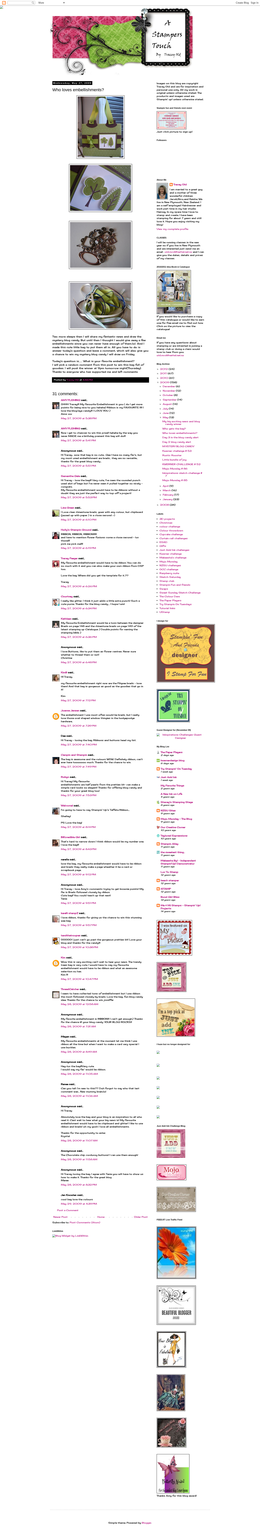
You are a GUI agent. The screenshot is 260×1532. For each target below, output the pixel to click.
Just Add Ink (169, 777)
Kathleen (66, 618)
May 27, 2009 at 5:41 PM (78, 440)
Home (100, 1216)
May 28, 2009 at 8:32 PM (79, 1184)
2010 (164, 378)
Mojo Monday (169, 561)
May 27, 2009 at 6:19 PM (78, 548)
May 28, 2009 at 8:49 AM (79, 1051)
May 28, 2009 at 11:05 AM (79, 1073)
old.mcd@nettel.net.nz (178, 251)
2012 (164, 369)
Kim (63, 957)
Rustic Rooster (172, 455)
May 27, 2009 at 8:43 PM (78, 849)
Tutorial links (167, 608)
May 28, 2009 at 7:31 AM (78, 1026)
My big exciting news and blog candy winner (181, 422)
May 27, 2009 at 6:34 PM (79, 608)
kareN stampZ (69, 913)
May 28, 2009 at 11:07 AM (79, 1140)
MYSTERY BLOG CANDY (178, 446)
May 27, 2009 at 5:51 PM (78, 465)
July (166, 408)
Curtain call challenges (174, 538)
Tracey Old (180, 184)
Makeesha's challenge (173, 557)
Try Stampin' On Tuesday (176, 768)
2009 (165, 382)
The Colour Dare (170, 596)
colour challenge (170, 526)
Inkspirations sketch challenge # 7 (182, 474)
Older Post (141, 1216)
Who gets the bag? (174, 428)
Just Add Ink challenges (174, 550)
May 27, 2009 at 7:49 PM (78, 766)
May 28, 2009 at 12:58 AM (79, 1004)
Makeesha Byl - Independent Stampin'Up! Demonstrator (178, 862)
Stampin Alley (169, 843)
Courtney (67, 596)
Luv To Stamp (169, 872)
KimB (64, 672)
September (170, 399)
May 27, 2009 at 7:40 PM (79, 744)
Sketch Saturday (170, 577)
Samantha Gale (70, 476)
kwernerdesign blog (172, 760)
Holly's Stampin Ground (76, 529)
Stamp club (167, 581)
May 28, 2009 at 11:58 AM (79, 1159)
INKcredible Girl (70, 837)
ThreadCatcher (70, 989)
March (167, 490)
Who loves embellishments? (179, 433)
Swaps (164, 588)
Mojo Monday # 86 (174, 468)
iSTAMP (166, 888)
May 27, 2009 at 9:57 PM (79, 925)
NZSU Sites (168, 810)
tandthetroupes (71, 935)
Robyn (65, 777)
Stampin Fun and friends (175, 584)
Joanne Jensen (70, 710)
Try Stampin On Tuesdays (176, 604)
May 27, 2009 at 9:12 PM (78, 874)
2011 (164, 373)
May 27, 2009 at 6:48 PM (79, 662)
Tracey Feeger (69, 558)
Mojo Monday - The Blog (176, 818)
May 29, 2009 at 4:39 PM (79, 1203)
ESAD (163, 542)
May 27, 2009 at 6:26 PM (79, 586)
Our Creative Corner (173, 827)
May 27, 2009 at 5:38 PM (79, 418)
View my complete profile (172, 229)
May (166, 417)
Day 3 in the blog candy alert (180, 437)
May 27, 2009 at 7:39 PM (78, 725)
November (169, 390)
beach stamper (170, 880)
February (168, 494)
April (166, 486)
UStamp (165, 612)
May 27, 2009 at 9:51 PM (78, 903)
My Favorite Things (172, 785)
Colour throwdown (171, 530)
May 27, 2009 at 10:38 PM (79, 947)
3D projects (167, 518)
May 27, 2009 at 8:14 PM (78, 827)
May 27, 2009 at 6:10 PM (78, 519)
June (166, 413)
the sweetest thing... (173, 852)
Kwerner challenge (171, 553)
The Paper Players (170, 600)
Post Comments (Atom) (85, 1222)
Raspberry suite (169, 573)
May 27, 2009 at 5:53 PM (79, 497)
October (168, 395)
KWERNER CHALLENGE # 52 (181, 464)
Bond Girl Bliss (170, 897)
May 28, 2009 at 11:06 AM (79, 1096)
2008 (165, 504)
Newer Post (60, 1216)
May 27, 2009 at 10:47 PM (79, 979)
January (168, 499)
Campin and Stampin (74, 754)
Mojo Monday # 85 (174, 480)
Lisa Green (67, 507)
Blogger (146, 1522)
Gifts (163, 546)
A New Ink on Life (171, 793)
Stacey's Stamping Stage (177, 802)
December (169, 386)
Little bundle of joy (174, 459)
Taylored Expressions (174, 835)
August (168, 404)
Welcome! (67, 805)
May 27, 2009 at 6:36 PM (79, 637)
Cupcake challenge (171, 534)
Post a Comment (67, 1210)
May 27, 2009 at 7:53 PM (78, 795)
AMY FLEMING (70, 400)
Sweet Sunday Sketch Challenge (180, 592)
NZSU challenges (170, 565)
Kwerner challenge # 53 (176, 450)
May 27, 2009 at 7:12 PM (78, 700)
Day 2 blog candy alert (176, 442)
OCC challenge (169, 569)
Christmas (166, 522)
